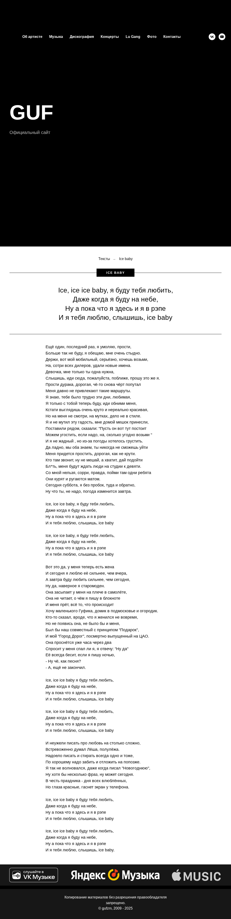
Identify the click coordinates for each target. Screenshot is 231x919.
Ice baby (126, 747)
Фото (152, 37)
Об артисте (32, 37)
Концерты (110, 37)
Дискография (82, 37)
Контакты (172, 37)
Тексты (104, 747)
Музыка (56, 37)
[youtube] (222, 36)
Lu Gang (133, 37)
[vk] (212, 36)
